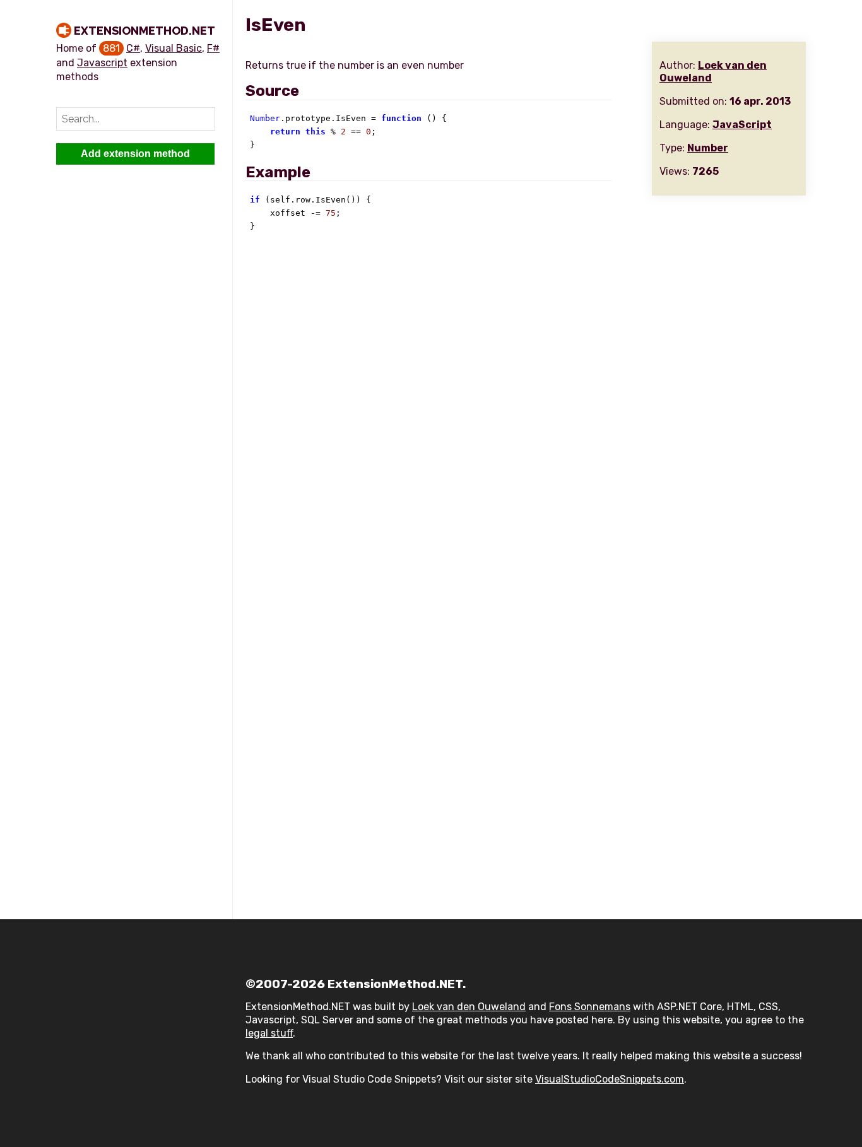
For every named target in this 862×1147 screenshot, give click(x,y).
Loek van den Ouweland (469, 1007)
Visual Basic (173, 48)
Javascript (102, 63)
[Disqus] (525, 413)
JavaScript (742, 125)
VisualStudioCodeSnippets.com (609, 1079)
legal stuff (269, 1033)
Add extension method (135, 153)
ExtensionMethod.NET (144, 30)
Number (707, 148)
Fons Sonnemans (589, 1007)
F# (213, 48)
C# (133, 48)
